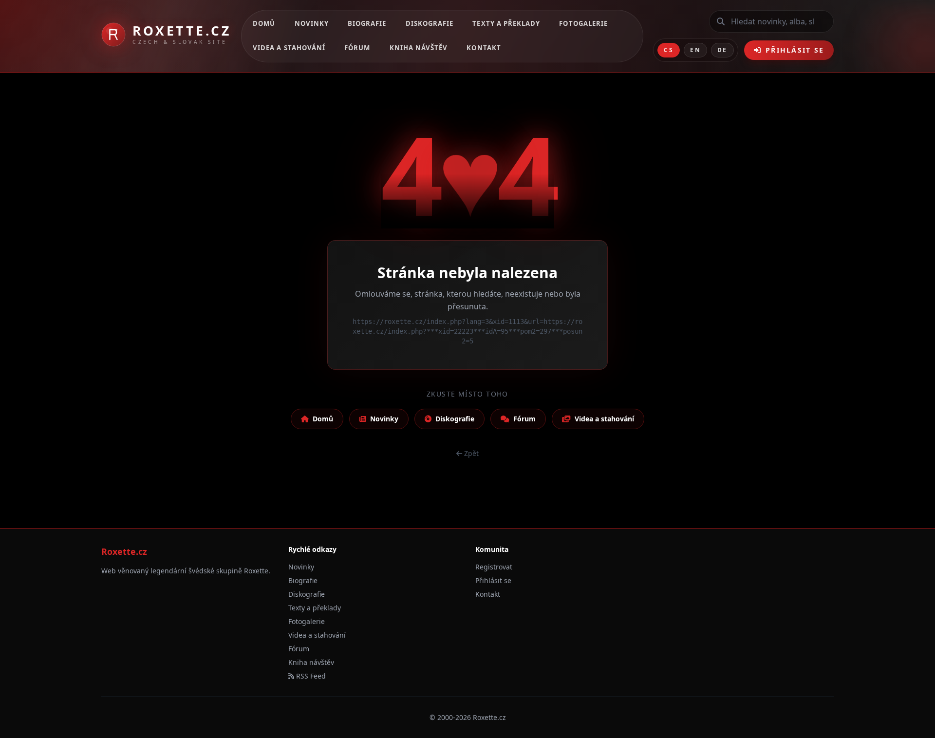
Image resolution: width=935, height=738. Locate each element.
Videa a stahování (289, 47)
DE (722, 50)
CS (668, 50)
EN (695, 50)
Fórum (357, 47)
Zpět (471, 453)
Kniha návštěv (419, 47)
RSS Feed (310, 676)
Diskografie (430, 23)
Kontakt (484, 47)
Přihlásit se (795, 50)
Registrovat (493, 566)
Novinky (312, 23)
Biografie (367, 23)
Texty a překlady (506, 23)
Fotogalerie (583, 23)
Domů (264, 23)
